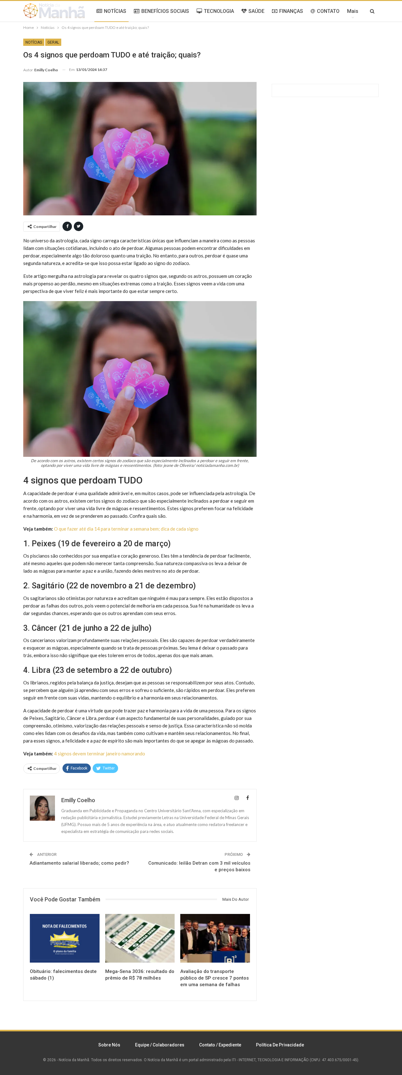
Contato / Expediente (220, 1044)
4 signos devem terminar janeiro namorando (99, 753)
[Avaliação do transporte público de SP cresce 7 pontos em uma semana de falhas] (215, 938)
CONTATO (328, 11)
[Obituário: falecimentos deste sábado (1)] (65, 938)
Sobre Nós (109, 1044)
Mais (352, 11)
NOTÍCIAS (115, 11)
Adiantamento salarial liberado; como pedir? (79, 863)
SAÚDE (256, 11)
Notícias (33, 42)
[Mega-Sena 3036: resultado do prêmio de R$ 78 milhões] (140, 938)
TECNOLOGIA (219, 11)
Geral (53, 42)
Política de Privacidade (280, 1044)
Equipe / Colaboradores (159, 1044)
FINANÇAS (291, 11)
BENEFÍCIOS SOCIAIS (165, 11)
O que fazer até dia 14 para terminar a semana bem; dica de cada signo (126, 529)
